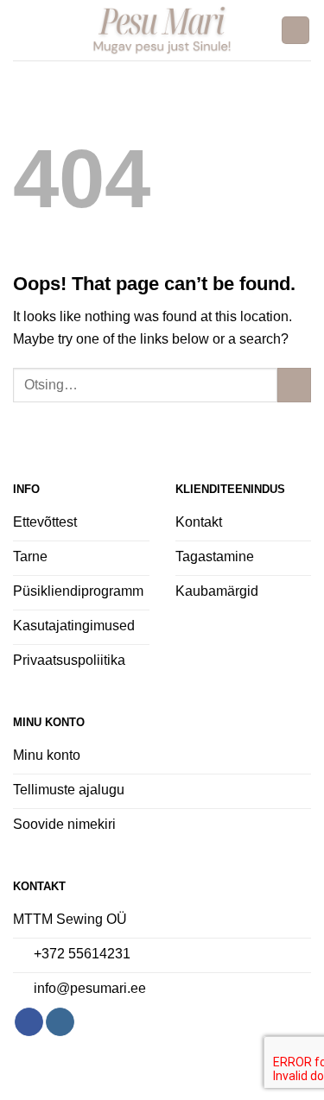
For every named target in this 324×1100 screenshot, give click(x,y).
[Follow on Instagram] (60, 1022)
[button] (23, 30)
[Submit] (294, 384)
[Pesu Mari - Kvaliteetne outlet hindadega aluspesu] (162, 30)
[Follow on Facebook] (29, 1022)
